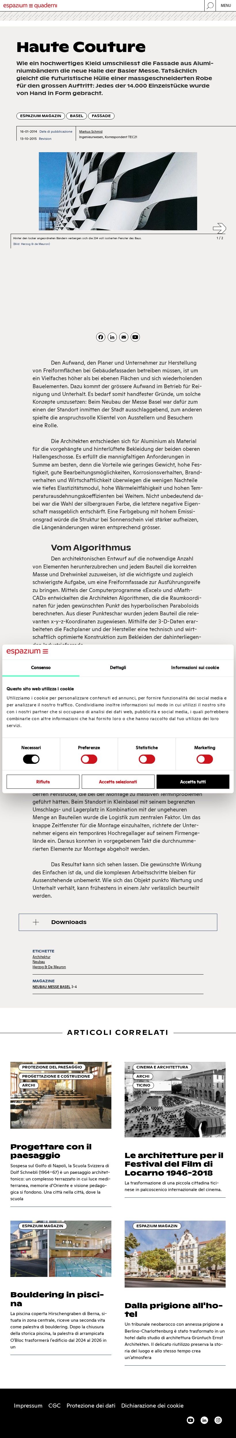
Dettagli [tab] (118, 667)
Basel (76, 115)
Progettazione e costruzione (56, 1076)
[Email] (124, 337)
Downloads (69, 922)
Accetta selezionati (118, 782)
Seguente (219, 228)
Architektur (41, 956)
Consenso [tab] (41, 667)
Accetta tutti (193, 782)
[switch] (89, 759)
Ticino (143, 1085)
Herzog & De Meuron (49, 967)
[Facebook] (100, 337)
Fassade (101, 115)
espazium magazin (40, 115)
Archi (28, 1085)
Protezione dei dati (90, 1406)
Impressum (28, 1406)
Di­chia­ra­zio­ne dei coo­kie (152, 1406)
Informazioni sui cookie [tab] (195, 667)
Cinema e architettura (162, 1067)
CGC (54, 1406)
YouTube (190, 1420)
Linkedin (204, 1420)
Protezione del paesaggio (52, 1067)
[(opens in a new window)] (135, 337)
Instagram (218, 1420)
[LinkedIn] (112, 337)
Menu (226, 5)
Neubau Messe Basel (52, 986)
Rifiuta (43, 782)
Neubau (39, 961)
